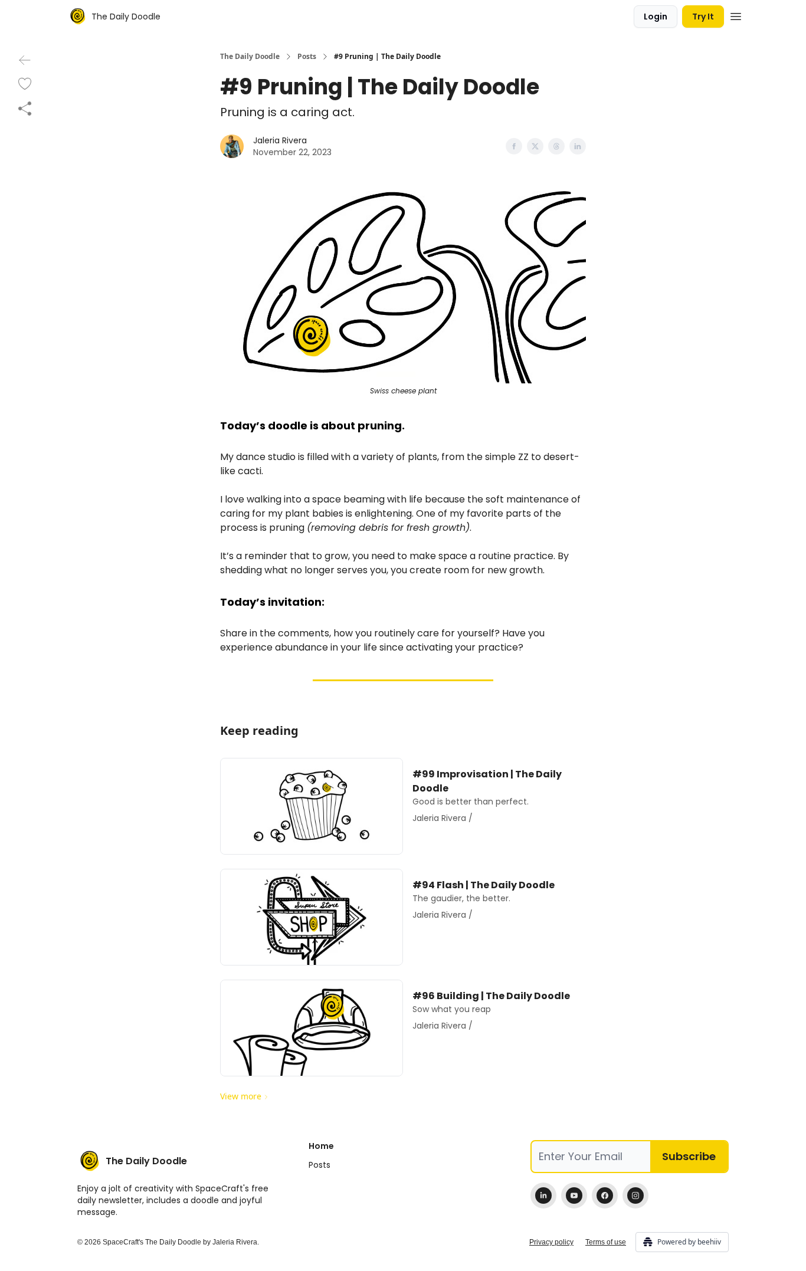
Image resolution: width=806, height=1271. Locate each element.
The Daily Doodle (250, 56)
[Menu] (736, 15)
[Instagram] (635, 1195)
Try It (703, 16)
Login (655, 16)
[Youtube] (574, 1195)
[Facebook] (605, 1195)
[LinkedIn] (543, 1195)
